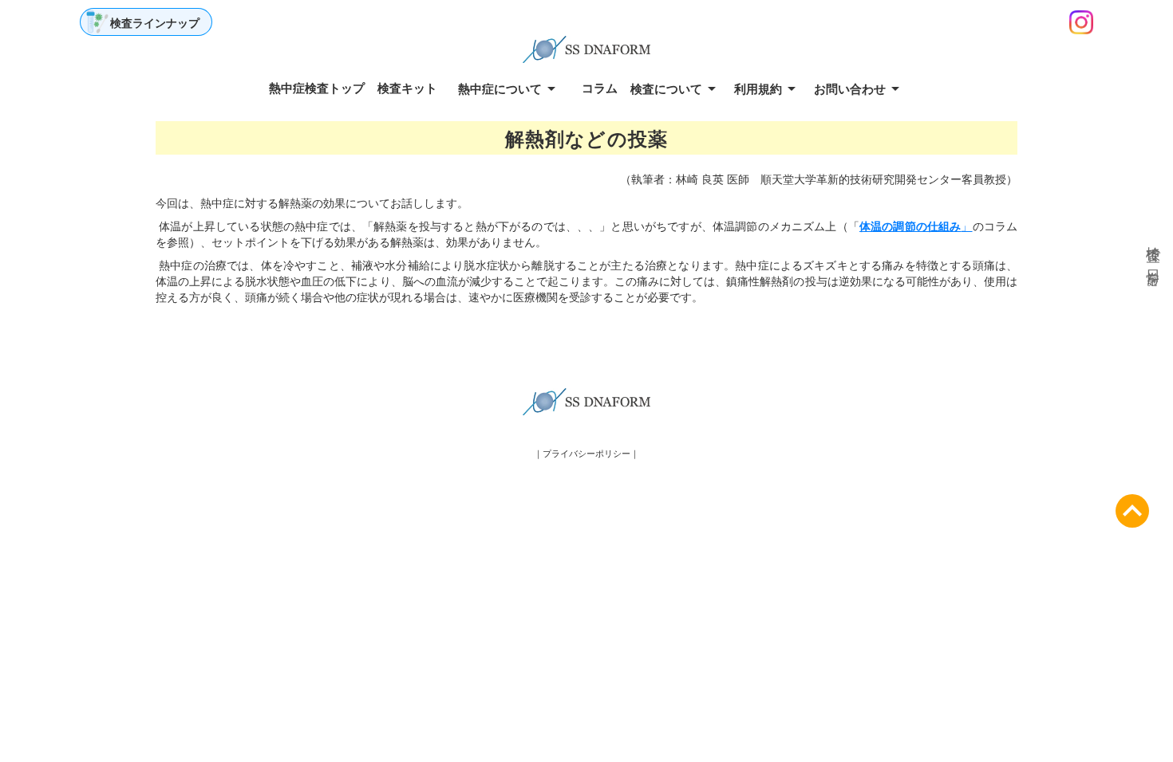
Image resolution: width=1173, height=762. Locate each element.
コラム (600, 87)
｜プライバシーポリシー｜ (586, 453)
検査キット (407, 87)
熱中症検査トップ (317, 87)
